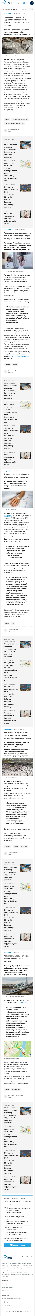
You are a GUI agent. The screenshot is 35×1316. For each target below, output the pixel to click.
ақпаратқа (8, 516)
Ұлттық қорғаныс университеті (14, 123)
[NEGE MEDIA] (6, 2)
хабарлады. (22, 1002)
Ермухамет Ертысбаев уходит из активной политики (17, 1239)
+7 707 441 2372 (7, 1305)
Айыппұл (7, 365)
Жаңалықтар (8, 14)
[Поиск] (18, 3)
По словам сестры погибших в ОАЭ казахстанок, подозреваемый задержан (18, 1210)
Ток (13, 623)
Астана (7, 119)
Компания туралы (7, 1287)
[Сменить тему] (25, 3)
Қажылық (24, 846)
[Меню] (32, 3)
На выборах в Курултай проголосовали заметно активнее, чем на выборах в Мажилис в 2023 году (17, 1220)
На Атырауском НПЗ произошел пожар (18, 1203)
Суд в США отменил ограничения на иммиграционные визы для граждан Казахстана (16, 1231)
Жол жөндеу (16, 1089)
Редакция (5, 1284)
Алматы (24, 9)
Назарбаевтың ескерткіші (20, 119)
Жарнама (5, 1291)
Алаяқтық (7, 846)
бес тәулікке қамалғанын (20, 356)
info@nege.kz (6, 1302)
